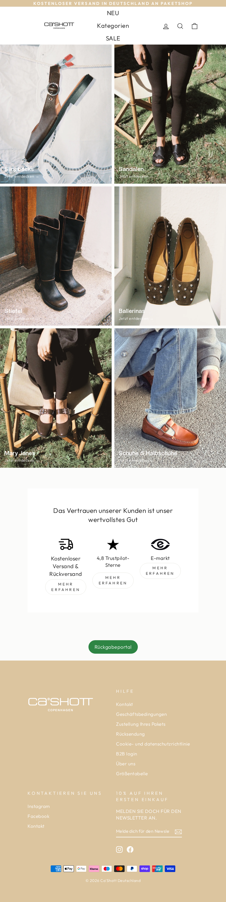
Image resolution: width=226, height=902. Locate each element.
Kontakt (124, 704)
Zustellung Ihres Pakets (141, 724)
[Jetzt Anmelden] (178, 831)
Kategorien (113, 25)
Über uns (125, 763)
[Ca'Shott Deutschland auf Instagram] (119, 849)
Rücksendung (130, 734)
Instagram (39, 806)
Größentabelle (132, 773)
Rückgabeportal (113, 647)
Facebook (38, 816)
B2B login (126, 754)
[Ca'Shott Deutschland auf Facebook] (130, 849)
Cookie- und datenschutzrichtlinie (153, 744)
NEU (113, 13)
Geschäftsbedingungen (141, 714)
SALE (113, 38)
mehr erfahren (65, 587)
